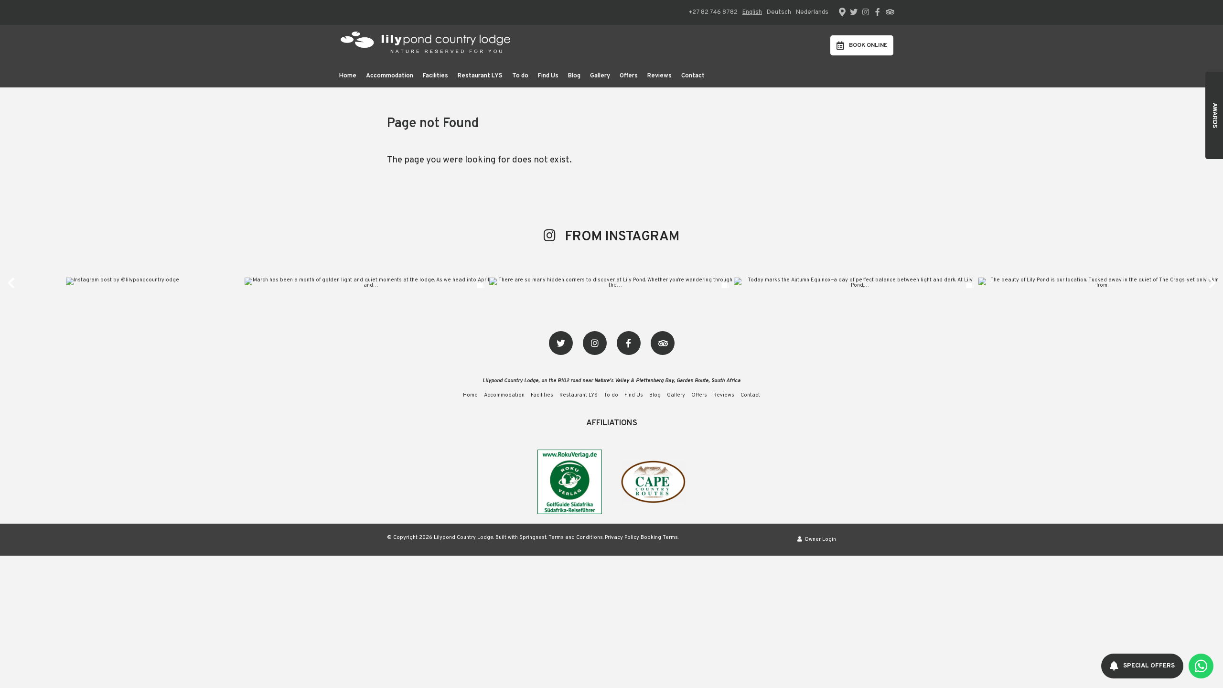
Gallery (600, 76)
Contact (693, 76)
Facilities (435, 76)
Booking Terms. (659, 537)
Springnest (533, 537)
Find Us (548, 76)
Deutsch (779, 12)
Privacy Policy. (622, 537)
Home (347, 76)
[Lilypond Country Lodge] (423, 45)
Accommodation (389, 76)
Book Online (868, 45)
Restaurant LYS (480, 76)
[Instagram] (865, 12)
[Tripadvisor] (889, 12)
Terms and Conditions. (575, 537)
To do (520, 76)
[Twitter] (854, 12)
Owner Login (819, 539)
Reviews (659, 76)
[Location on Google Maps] (842, 11)
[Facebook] (877, 12)
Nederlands (812, 12)
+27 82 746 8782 (713, 13)
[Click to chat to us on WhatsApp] (1201, 666)
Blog (574, 76)
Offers (629, 76)
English (752, 12)
